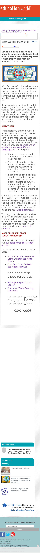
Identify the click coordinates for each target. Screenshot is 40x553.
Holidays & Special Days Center (20, 283)
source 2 (28, 209)
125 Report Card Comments (20, 468)
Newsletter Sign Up (18, 19)
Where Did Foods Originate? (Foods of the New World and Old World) (21, 480)
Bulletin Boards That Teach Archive (17, 243)
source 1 (18, 209)
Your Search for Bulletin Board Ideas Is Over (20, 265)
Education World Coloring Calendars (21, 289)
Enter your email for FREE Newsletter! (20, 522)
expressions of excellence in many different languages (18, 147)
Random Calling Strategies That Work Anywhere (14, 545)
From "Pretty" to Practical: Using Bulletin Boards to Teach (21, 259)
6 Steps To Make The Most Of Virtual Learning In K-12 (15, 546)
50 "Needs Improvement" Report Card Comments (19, 490)
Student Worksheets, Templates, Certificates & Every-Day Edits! (19, 451)
